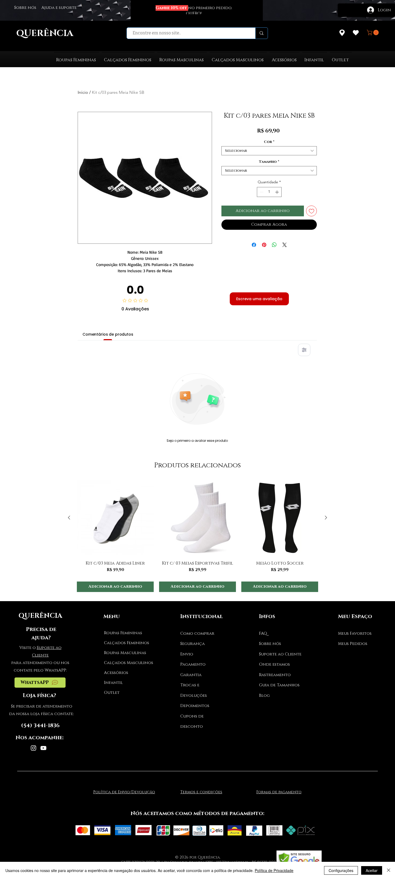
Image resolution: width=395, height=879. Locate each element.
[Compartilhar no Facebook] (254, 245)
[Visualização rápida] (115, 517)
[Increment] (277, 192)
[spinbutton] (269, 192)
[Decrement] (261, 192)
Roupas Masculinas (124, 653)
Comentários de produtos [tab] (107, 334)
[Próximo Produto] (326, 517)
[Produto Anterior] (69, 517)
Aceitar (372, 870)
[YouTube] (43, 748)
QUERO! (194, 13)
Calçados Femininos (124, 643)
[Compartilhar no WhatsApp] (274, 245)
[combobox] (269, 150)
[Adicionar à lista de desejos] (311, 211)
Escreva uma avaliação (259, 299)
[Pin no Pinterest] (264, 245)
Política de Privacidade (274, 870)
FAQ (263, 633)
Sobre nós (270, 644)
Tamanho (269, 162)
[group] (197, 535)
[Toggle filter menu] (304, 350)
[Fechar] (388, 870)
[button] (373, 32)
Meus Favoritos (355, 633)
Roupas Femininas (123, 633)
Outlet (112, 692)
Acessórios (116, 673)
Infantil (113, 683)
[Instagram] (33, 748)
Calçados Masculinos (124, 663)
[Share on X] (284, 245)
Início (83, 92)
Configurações (341, 870)
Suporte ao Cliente (280, 654)
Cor (269, 142)
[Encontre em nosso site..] (261, 33)
